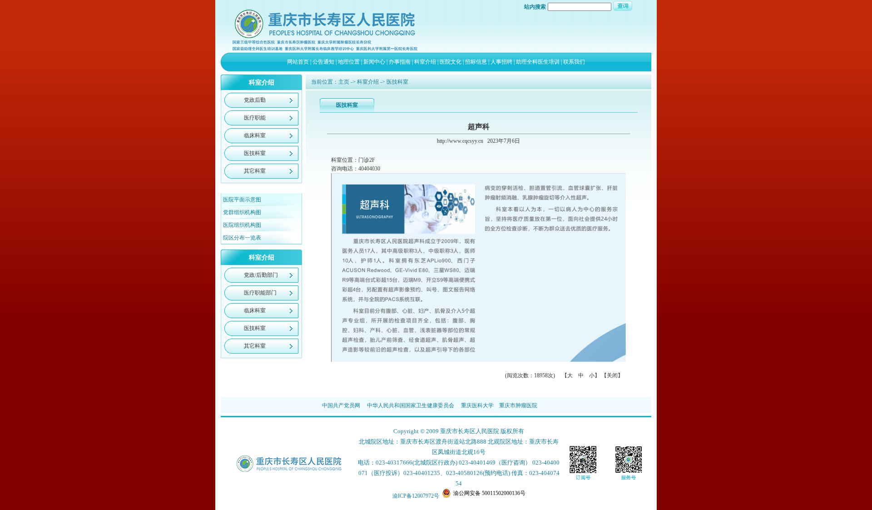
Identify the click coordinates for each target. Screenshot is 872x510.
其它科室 (255, 171)
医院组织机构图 (242, 225)
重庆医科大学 (477, 405)
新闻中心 (374, 62)
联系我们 (574, 62)
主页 (343, 82)
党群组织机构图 (242, 212)
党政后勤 (255, 100)
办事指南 (400, 62)
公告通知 (323, 62)
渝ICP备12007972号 (415, 496)
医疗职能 (255, 118)
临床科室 (255, 135)
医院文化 (450, 62)
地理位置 (349, 62)
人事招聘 (501, 62)
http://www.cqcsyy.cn (460, 141)
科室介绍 (425, 62)
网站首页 (298, 62)
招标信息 (476, 62)
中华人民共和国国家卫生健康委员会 (410, 405)
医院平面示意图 (242, 199)
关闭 (612, 375)
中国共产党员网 (341, 405)
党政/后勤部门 (261, 275)
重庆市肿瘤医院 (518, 405)
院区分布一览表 (242, 238)
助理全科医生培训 (538, 62)
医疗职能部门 (260, 293)
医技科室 (255, 153)
